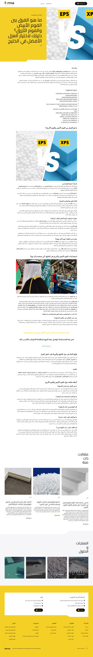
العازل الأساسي (12, 636)
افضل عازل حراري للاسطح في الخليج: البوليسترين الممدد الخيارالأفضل (18, 503)
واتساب (39, 610)
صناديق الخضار (53, 633)
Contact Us (48, 3)
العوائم (37, 633)
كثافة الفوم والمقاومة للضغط (69, 97)
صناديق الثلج (53, 630)
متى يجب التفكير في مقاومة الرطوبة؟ (68, 106)
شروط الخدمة (85, 636)
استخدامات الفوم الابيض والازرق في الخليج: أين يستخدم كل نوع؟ (61, 104)
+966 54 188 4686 (79, 603)
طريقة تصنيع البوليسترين (71, 95)
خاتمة (75, 111)
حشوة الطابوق (12, 639)
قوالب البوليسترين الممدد (10, 633)
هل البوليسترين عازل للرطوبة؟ (70, 118)
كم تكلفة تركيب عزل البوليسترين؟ (69, 122)
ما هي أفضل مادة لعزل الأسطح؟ (69, 115)
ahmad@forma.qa (37, 606)
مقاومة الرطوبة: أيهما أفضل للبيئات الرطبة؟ (66, 99)
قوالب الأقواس (70, 630)
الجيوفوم (37, 627)
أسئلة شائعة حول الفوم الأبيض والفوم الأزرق (66, 113)
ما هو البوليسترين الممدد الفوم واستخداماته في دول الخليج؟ (56, 314)
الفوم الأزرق (46, 80)
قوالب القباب (71, 639)
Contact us (82, 3)
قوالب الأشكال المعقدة (69, 627)
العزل (41, 45)
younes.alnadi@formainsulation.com (75, 606)
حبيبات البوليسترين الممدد (51, 627)
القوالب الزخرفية (70, 633)
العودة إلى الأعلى (80, 648)
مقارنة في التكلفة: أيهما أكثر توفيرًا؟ (68, 101)
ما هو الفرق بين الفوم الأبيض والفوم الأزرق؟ (66, 93)
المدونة (86, 630)
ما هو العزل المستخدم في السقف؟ (68, 116)
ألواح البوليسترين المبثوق (10, 627)
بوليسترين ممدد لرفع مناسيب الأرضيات (31, 636)
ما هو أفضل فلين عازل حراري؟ (70, 120)
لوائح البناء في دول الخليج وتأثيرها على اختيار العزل (65, 109)
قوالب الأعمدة (70, 636)
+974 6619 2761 (37, 603)
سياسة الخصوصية (84, 633)
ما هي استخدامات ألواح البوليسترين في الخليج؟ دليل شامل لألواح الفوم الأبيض (75, 505)
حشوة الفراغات (35, 630)
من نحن (42, 3)
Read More (28, 518)
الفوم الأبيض (59, 71)
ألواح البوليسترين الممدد (10, 630)
